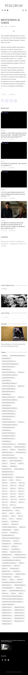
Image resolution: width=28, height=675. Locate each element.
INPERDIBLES (12, 94)
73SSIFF (2, 161)
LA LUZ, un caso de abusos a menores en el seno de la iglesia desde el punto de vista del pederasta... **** (13, 194)
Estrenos (3, 130)
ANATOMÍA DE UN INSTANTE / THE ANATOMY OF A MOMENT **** (13, 164)
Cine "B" (4, 94)
